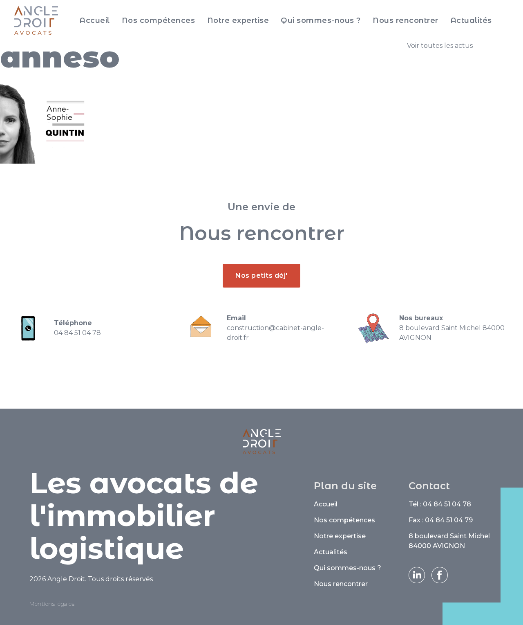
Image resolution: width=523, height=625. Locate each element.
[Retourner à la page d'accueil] (36, 20)
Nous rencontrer (405, 20)
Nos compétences (158, 20)
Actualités (471, 20)
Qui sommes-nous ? (321, 20)
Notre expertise (238, 20)
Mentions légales (51, 603)
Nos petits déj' (261, 275)
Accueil (94, 20)
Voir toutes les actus (440, 45)
